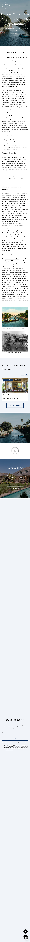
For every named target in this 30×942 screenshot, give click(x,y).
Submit (15, 738)
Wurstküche (10, 223)
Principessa (19, 248)
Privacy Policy (9, 749)
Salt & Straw (12, 225)
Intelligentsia (6, 244)
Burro (16, 238)
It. (10, 250)
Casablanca (18, 215)
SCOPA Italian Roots (8, 221)
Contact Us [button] (15, 488)
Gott (3, 250)
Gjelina (4, 197)
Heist (13, 248)
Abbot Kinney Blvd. (12, 86)
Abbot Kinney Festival (12, 259)
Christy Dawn (22, 235)
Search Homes (15, 405)
